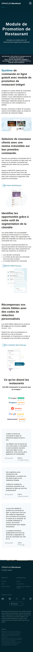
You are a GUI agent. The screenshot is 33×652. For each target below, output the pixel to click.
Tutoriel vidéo (9, 266)
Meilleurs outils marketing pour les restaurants (11, 636)
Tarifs (3, 584)
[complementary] (23, 588)
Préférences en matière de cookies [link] (23, 587)
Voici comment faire (12, 345)
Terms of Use (20, 584)
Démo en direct (6, 586)
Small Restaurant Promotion (9, 645)
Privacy (18, 581)
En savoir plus (9, 185)
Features (4, 581)
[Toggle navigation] (30, 3)
